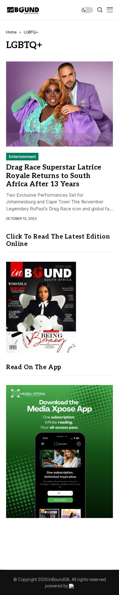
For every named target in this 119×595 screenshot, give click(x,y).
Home (11, 32)
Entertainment (22, 156)
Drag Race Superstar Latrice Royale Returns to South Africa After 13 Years (53, 175)
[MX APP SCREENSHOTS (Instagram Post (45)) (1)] (59, 451)
